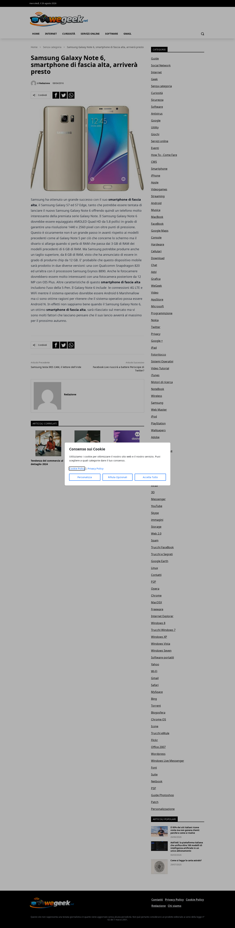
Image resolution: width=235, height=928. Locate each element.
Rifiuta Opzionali (117, 477)
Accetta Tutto (150, 477)
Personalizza (84, 477)
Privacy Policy (95, 468)
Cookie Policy (77, 468)
